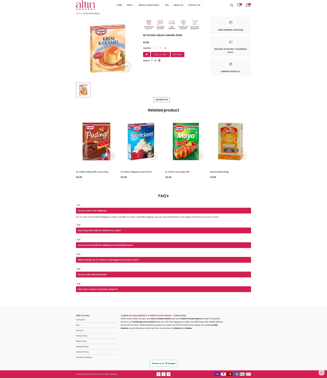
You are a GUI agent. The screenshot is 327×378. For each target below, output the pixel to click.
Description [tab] (162, 99)
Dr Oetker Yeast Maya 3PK (177, 172)
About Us (79, 330)
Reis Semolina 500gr (219, 172)
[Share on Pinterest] (159, 60)
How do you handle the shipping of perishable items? (105, 245)
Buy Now (177, 54)
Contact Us (80, 319)
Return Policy (81, 341)
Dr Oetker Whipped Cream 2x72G (136, 172)
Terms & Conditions (84, 357)
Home (78, 13)
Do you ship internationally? (92, 274)
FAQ (77, 325)
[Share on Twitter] (155, 60)
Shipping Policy (82, 346)
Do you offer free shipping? (92, 210)
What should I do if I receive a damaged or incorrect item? (108, 259)
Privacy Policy (81, 336)
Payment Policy (82, 352)
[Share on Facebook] (151, 60)
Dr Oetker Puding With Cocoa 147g (92, 172)
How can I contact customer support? (98, 289)
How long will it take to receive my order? (99, 230)
